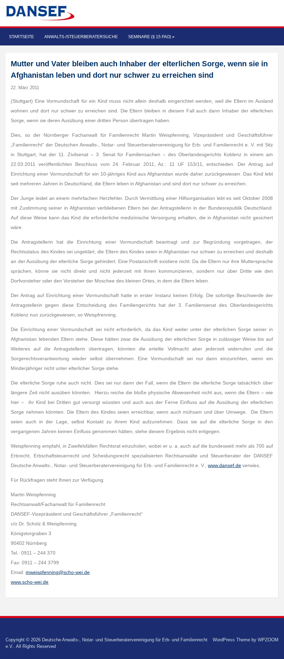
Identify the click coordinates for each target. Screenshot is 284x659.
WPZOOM (268, 639)
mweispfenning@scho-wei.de (58, 572)
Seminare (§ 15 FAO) (151, 36)
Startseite (21, 36)
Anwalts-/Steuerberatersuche (81, 36)
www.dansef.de (224, 465)
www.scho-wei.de (29, 582)
